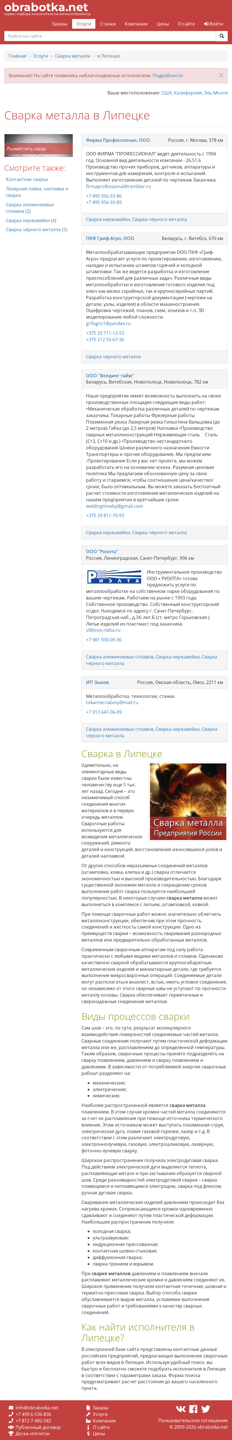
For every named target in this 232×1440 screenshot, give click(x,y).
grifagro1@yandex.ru (108, 323)
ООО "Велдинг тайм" (110, 375)
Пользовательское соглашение (193, 1420)
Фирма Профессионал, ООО (118, 140)
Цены (163, 24)
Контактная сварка (27, 179)
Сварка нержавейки (108, 219)
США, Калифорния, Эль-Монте (194, 93)
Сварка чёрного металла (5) (36, 229)
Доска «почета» (33, 1433)
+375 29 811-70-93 (105, 515)
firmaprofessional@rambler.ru (118, 186)
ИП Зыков (97, 682)
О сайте (186, 24)
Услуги (83, 24)
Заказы (59, 24)
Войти (216, 24)
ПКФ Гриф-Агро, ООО (110, 238)
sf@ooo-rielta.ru (103, 630)
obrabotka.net (46, 7)
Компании (136, 24)
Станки (108, 24)
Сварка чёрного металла (159, 219)
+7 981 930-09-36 (104, 640)
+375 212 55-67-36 (105, 339)
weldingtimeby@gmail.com (114, 506)
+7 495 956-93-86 (104, 196)
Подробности (167, 75)
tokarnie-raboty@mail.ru (112, 702)
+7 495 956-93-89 (104, 202)
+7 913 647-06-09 (104, 712)
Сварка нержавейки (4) (31, 220)
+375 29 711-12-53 (105, 333)
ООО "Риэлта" (102, 551)
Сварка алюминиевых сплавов (119, 657)
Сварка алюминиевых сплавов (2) (30, 207)
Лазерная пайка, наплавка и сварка (37, 192)
